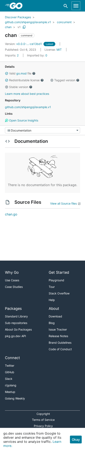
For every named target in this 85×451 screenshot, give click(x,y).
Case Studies (14, 286)
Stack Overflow (59, 293)
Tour (52, 286)
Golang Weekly (15, 398)
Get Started (59, 272)
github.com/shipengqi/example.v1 (28, 22)
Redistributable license (24, 80)
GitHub (9, 372)
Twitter (9, 365)
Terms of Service (43, 419)
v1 (19, 27)
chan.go (11, 214)
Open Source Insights (23, 120)
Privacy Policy (43, 426)
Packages (13, 308)
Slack (8, 378)
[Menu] (42, 130)
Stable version (18, 87)
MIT (59, 49)
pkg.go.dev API (15, 336)
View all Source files (63, 203)
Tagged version (64, 80)
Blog (52, 323)
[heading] (17, 5)
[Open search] (65, 6)
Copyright (43, 414)
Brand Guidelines (60, 342)
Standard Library (16, 316)
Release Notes (58, 336)
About (54, 308)
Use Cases (12, 280)
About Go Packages (18, 329)
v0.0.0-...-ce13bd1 (24, 44)
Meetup (10, 392)
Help (52, 300)
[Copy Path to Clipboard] (24, 27)
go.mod (21, 73)
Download (55, 316)
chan (8, 27)
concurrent (64, 22)
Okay (76, 439)
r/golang (10, 385)
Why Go (12, 272)
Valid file (20, 73)
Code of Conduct (60, 349)
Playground (56, 280)
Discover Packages (18, 17)
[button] (6, 73)
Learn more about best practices (27, 93)
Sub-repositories (16, 323)
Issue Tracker (58, 329)
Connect (12, 358)
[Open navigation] (76, 6)
